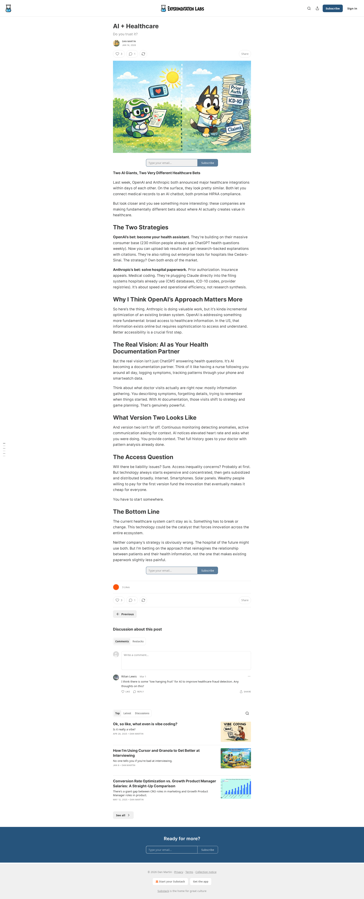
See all (120, 815)
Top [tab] (117, 713)
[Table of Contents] (4, 449)
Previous (127, 614)
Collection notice (206, 872)
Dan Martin (129, 41)
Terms (189, 872)
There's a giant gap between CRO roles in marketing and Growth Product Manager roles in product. (160, 793)
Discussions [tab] (142, 713)
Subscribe (333, 8)
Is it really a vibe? (124, 729)
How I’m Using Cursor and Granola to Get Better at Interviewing (156, 753)
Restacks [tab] (138, 641)
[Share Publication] (317, 8)
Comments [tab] (122, 641)
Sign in (352, 8)
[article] (182, 731)
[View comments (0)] (149, 770)
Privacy (178, 872)
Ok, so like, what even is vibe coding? (145, 724)
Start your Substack (172, 881)
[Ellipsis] (249, 676)
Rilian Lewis (129, 676)
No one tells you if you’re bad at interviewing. (142, 761)
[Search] (309, 8)
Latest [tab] (127, 713)
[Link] (108, 227)
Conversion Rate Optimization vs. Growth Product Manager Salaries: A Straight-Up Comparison (164, 783)
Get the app (200, 881)
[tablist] (129, 641)
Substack (163, 891)
